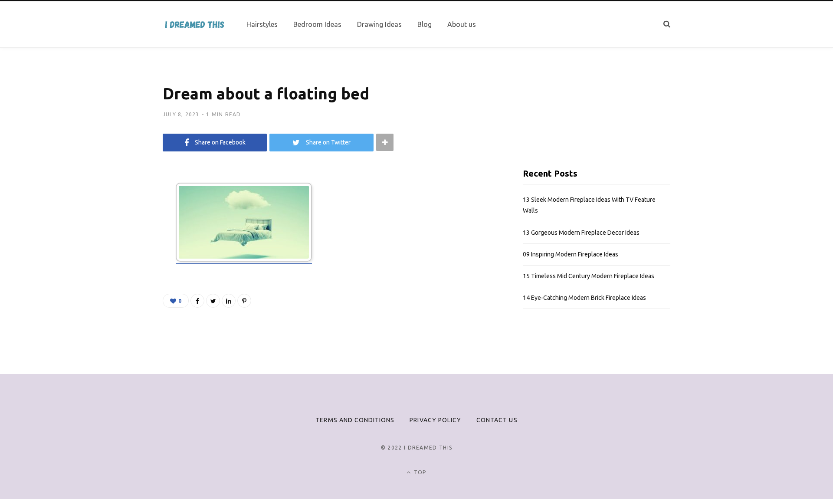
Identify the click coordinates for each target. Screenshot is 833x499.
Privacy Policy (435, 420)
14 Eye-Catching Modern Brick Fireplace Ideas (584, 297)
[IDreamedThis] (194, 25)
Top (419, 472)
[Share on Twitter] (213, 301)
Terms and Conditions (354, 420)
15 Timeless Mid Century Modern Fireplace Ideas (588, 275)
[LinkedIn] (229, 301)
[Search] (666, 24)
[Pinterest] (244, 301)
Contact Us (497, 420)
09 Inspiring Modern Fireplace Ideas (570, 254)
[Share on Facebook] (197, 301)
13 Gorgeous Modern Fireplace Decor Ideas (581, 232)
